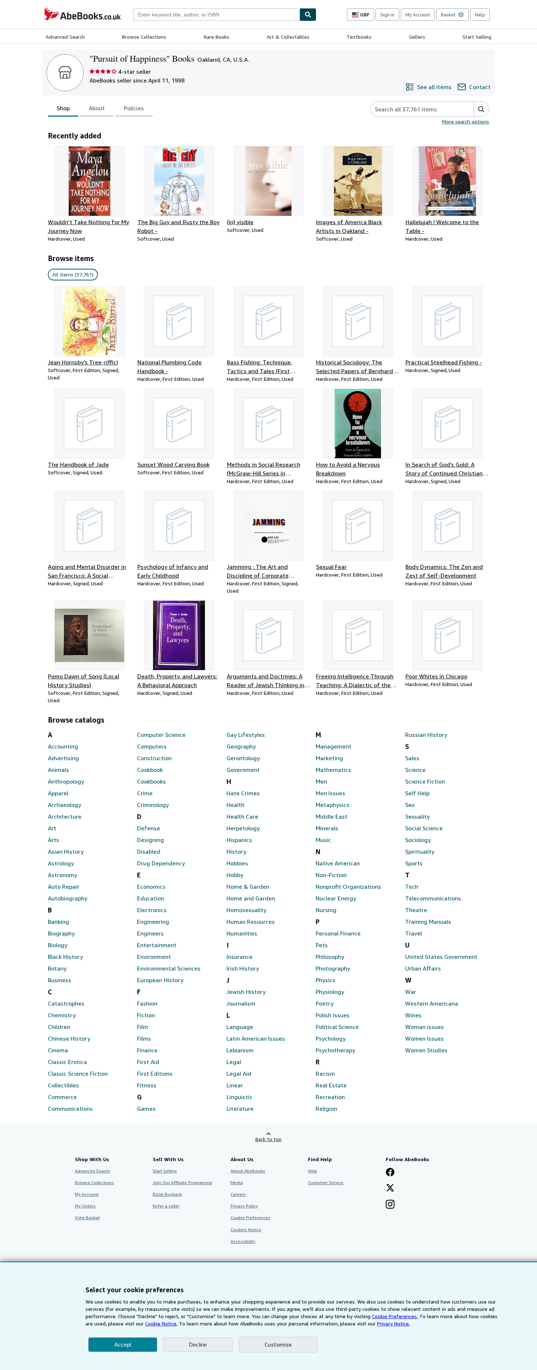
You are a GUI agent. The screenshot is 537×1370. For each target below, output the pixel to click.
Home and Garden (250, 898)
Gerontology (243, 758)
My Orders (85, 1206)
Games (146, 1108)
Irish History (242, 968)
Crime (145, 793)
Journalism (240, 1003)
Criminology (153, 804)
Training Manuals (428, 921)
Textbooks (359, 37)
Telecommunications (433, 898)
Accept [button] (122, 1345)
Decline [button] (198, 1345)
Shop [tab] (63, 108)
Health (235, 804)
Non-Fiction (331, 875)
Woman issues (424, 1026)
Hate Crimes (243, 793)
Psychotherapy (335, 1050)
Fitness (146, 1085)
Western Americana (431, 1003)
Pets (322, 945)
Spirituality (419, 851)
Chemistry (62, 1015)
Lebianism (240, 1050)
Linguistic (239, 1097)
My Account (417, 15)
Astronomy (62, 875)
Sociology (418, 839)
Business (59, 980)
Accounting (63, 746)
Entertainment (156, 945)
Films (144, 1038)
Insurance (239, 956)
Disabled (148, 851)
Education (150, 898)
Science (415, 769)
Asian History (66, 851)
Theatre (416, 910)
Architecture (64, 816)
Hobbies (237, 863)
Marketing (329, 758)
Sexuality (417, 816)
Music (323, 839)
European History (160, 980)
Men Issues (330, 793)
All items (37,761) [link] (73, 274)
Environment (154, 956)
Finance (147, 1050)
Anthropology (66, 781)
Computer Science (161, 734)
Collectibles (63, 1085)
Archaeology (64, 804)
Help (480, 15)
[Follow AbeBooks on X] (390, 1188)
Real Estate (331, 1085)
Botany (57, 968)
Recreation (330, 1097)
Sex (410, 804)
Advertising (63, 758)
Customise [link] (278, 1344)
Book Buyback (167, 1194)
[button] (481, 109)
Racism (325, 1073)
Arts (53, 839)
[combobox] (216, 14)
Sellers (417, 37)
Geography (241, 746)
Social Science (424, 828)
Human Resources (250, 921)
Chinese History (69, 1038)
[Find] (308, 14)
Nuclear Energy (336, 898)
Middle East (331, 816)
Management (333, 746)
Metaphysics (332, 804)
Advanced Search (65, 37)
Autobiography (67, 898)
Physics (325, 980)
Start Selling (476, 37)
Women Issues (424, 1038)
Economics (151, 886)
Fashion (147, 1003)
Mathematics (333, 769)
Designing (150, 839)
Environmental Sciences (169, 968)
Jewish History (246, 991)
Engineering (153, 921)
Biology (57, 945)
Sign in (387, 15)
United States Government (441, 956)
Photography (333, 968)
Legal (233, 1061)
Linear (234, 1085)
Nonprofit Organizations (348, 886)
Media (237, 1182)
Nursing (326, 910)
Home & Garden (247, 886)
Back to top (268, 1139)
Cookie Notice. (161, 1323)
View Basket (87, 1217)
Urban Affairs (423, 968)
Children (59, 1026)
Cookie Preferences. (395, 1316)
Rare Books (216, 37)
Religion (326, 1108)
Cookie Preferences (250, 1217)
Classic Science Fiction (78, 1073)
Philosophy (330, 956)
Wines (413, 1015)
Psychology (331, 1038)
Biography (61, 933)
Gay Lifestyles (245, 734)
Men (321, 781)
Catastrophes (66, 1003)
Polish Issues (333, 1015)
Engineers (150, 933)
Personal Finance (338, 933)
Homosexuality (246, 910)
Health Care (242, 816)
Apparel (58, 793)
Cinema (58, 1050)
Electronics (152, 910)
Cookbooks (151, 781)
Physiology (330, 991)
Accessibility (243, 1241)
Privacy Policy (244, 1206)
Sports (414, 863)
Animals (58, 769)
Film (142, 1026)
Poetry (325, 1003)
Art (52, 828)
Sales (412, 758)
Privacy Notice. (393, 1323)
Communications (70, 1108)
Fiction (146, 1015)
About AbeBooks (248, 1171)
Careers (238, 1194)
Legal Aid (238, 1073)
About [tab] (97, 108)
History (236, 851)
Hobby (234, 875)
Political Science (337, 1026)
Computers (152, 746)
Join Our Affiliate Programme (182, 1182)
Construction (154, 758)
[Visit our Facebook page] (390, 1173)
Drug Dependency (161, 863)
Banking (58, 921)
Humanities (241, 933)
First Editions (154, 1073)
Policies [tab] (134, 108)
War (410, 991)
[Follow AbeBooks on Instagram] (390, 1205)
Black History (65, 956)
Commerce (62, 1097)
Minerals (327, 828)
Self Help (417, 793)
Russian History (426, 734)
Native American (338, 863)
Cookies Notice (246, 1229)
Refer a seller (166, 1206)
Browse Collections (144, 37)
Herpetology (243, 828)
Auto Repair (63, 886)
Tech (411, 886)
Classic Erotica (67, 1061)
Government (243, 769)
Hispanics (239, 839)
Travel (413, 933)
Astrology (61, 863)
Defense (148, 828)
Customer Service (325, 1182)
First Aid (148, 1061)
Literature (240, 1108)
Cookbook (150, 769)
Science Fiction (425, 781)
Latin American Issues (255, 1038)
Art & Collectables (288, 37)
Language (239, 1026)
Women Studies (426, 1050)
